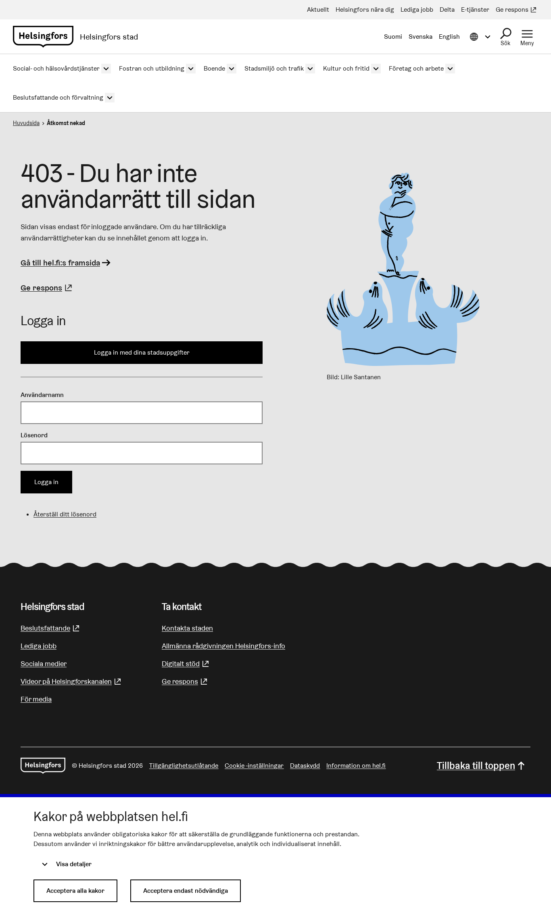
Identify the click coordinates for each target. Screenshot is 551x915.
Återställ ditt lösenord (64, 514)
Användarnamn (42, 395)
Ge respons (47, 287)
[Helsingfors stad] (43, 766)
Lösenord (34, 435)
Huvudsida (26, 123)
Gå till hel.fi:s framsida (60, 262)
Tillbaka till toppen (476, 765)
